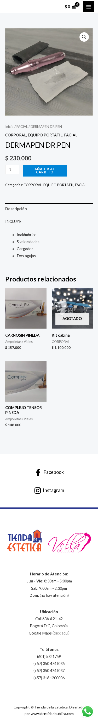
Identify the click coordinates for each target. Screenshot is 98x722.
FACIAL (22, 126)
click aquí (61, 633)
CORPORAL (15, 135)
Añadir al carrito (44, 170)
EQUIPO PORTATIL (45, 135)
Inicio (9, 126)
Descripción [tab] (16, 208)
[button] (84, 37)
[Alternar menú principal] (88, 6)
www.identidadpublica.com (52, 713)
